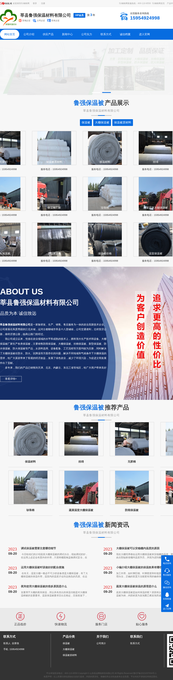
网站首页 (9, 34)
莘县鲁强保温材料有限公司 (45, 15)
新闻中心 (67, 34)
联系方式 (106, 34)
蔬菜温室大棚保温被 (81, 510)
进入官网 (144, 34)
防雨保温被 (132, 510)
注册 (43, 3)
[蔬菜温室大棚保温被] (81, 487)
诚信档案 (125, 34)
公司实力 (86, 34)
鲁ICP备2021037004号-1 (144, 673)
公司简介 (101, 643)
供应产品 (48, 34)
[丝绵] (81, 439)
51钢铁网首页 (158, 3)
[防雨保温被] (132, 487)
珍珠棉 (30, 510)
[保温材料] (30, 439)
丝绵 (81, 461)
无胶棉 (132, 461)
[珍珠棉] (30, 487)
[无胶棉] (132, 439)
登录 (35, 3)
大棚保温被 (69, 649)
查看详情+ (11, 378)
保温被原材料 (70, 655)
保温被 (66, 643)
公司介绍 (28, 34)
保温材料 (30, 461)
